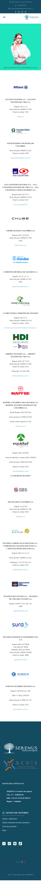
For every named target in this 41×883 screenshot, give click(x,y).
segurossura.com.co (20, 660)
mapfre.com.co (20, 426)
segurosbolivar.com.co (20, 569)
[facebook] (4, 843)
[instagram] (9, 843)
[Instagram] (22, 12)
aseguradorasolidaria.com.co (20, 158)
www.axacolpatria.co (20, 204)
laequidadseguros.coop (20, 471)
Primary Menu (4, 17)
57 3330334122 (21, 5)
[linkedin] (15, 843)
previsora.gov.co (10, 328)
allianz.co (20, 117)
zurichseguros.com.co (20, 709)
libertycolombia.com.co (20, 376)
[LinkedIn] (19, 12)
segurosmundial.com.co (20, 286)
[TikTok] (25, 12)
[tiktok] (20, 843)
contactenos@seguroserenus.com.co (22, 8)
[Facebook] (15, 12)
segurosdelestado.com (20, 611)
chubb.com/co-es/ (20, 245)
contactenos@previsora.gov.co (26, 328)
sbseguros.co (20, 516)
